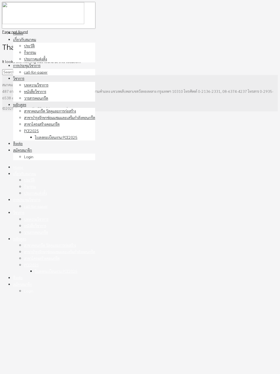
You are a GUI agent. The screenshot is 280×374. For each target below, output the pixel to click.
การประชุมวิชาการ (26, 65)
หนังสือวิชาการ (35, 91)
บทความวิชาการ (36, 84)
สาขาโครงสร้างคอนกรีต (42, 124)
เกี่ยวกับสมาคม (24, 39)
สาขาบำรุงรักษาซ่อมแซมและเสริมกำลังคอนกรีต (59, 117)
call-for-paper (36, 72)
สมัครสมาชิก (22, 150)
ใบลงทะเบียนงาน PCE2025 (56, 137)
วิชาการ (18, 78)
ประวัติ (29, 45)
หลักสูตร (19, 104)
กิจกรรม (30, 52)
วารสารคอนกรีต (36, 98)
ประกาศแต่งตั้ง (35, 58)
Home (18, 32)
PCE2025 (31, 130)
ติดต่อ (18, 143)
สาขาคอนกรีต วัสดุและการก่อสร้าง (50, 110)
